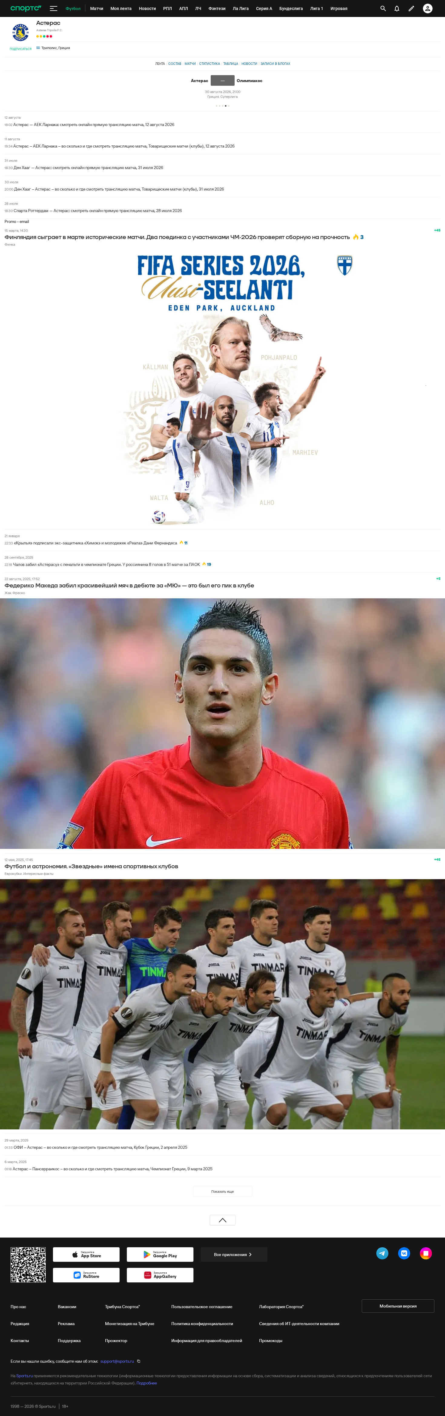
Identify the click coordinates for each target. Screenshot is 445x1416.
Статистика (209, 63)
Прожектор (116, 1340)
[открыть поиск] (383, 8)
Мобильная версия (398, 1306)
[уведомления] (397, 8)
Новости (249, 63)
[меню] (53, 8)
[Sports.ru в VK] (405, 1254)
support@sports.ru (117, 1361)
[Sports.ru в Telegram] (383, 1254)
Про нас (18, 1306)
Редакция (20, 1323)
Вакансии (67, 1306)
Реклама (66, 1323)
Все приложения (230, 1254)
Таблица (230, 63)
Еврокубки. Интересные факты (29, 873)
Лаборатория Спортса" (281, 1306)
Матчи (190, 63)
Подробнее (147, 1383)
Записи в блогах (275, 63)
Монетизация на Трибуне (129, 1323)
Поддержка (69, 1340)
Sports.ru (24, 1375)
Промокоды (270, 1340)
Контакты (20, 1340)
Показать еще (222, 1191)
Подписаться (20, 49)
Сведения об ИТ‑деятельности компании (299, 1323)
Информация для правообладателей (206, 1340)
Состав (174, 63)
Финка (10, 244)
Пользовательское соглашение (201, 1306)
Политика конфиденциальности (202, 1323)
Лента (160, 63)
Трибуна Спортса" (122, 1306)
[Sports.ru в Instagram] (427, 1254)
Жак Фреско (15, 592)
